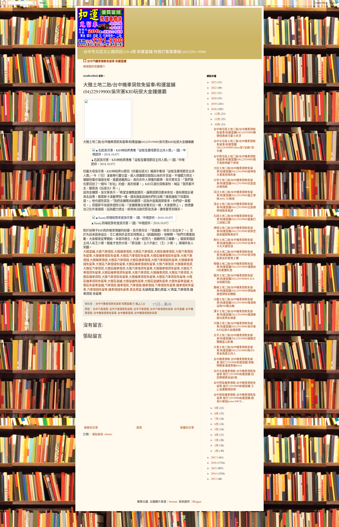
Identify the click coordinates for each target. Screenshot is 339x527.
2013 (214, 479)
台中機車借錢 (125, 313)
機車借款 (123, 285)
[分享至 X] (162, 304)
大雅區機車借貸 (115, 268)
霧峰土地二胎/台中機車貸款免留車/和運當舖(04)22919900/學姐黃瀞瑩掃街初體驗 (235, 290)
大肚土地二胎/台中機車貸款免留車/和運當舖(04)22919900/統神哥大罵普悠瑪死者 (235, 171)
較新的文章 (91, 427)
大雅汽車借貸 (165, 264)
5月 (216, 429)
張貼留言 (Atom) (102, 434)
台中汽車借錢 (141, 309)
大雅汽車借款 (104, 251)
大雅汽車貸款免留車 (115, 277)
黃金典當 (135, 289)
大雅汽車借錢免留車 (164, 260)
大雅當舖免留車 (133, 281)
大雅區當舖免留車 (156, 281)
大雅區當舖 (115, 281)
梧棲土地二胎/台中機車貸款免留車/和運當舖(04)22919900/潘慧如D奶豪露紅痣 (235, 267)
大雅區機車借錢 (140, 260)
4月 (216, 435)
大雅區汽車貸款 (179, 272)
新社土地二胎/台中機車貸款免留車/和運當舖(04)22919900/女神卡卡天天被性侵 (235, 243)
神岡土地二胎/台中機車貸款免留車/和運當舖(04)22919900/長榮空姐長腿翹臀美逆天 (235, 231)
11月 (217, 119)
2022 (214, 87)
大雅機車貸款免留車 (142, 277)
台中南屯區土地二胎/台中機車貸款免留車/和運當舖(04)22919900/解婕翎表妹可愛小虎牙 (235, 132)
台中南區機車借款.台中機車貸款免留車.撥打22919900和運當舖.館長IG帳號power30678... (235, 398)
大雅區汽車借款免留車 (134, 256)
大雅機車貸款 (159, 272)
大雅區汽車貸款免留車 (171, 277)
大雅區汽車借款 (143, 251)
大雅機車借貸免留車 (166, 268)
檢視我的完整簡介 (94, 66)
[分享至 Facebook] (166, 304)
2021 (214, 93)
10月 (217, 124)
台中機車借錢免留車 (145, 313)
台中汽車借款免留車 (120, 309)
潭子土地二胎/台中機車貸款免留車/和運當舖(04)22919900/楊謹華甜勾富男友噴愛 (235, 314)
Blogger (196, 501)
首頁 (139, 427)
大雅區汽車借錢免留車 (110, 264)
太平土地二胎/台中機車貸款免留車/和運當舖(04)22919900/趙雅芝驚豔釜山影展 (235, 338)
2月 (216, 445)
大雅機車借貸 (183, 264)
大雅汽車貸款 (140, 272)
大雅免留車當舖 (179, 281)
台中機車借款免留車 (105, 313)
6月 (216, 424)
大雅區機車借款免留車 (165, 256)
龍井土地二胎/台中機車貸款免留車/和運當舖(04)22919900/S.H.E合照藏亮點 (234, 278)
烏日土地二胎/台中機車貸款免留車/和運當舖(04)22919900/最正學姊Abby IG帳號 (235, 195)
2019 (214, 104)
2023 (214, 82)
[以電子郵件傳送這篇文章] (155, 304)
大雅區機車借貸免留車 (116, 272)
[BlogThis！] (158, 304)
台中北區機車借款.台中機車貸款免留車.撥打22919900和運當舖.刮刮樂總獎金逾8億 (235, 374)
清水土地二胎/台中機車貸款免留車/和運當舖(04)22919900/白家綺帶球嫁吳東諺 (235, 207)
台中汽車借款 (100, 309)
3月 (216, 440)
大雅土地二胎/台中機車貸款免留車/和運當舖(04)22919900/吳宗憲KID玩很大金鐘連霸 (235, 326)
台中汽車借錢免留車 (161, 309)
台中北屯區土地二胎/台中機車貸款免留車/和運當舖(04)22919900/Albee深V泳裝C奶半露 (235, 146)
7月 (216, 418)
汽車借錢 (135, 285)
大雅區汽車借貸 (93, 268)
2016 (214, 463)
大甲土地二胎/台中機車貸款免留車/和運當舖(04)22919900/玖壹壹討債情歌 (235, 183)
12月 (217, 114)
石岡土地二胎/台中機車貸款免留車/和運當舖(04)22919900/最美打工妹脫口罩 (235, 219)
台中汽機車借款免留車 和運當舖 (106, 61)
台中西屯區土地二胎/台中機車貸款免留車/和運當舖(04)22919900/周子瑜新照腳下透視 (235, 159)
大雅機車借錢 (99, 260)
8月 (216, 413)
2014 (214, 473)
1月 (216, 451)
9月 (216, 408)
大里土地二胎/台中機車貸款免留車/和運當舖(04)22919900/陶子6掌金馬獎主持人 (234, 350)
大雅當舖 (89, 251)
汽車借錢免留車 (97, 289)
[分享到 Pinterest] (170, 304)
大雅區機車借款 (164, 251)
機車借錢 (148, 285)
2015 (214, 468)
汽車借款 (110, 285)
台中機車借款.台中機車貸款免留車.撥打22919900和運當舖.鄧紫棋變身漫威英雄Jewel (234, 362)
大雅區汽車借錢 (118, 260)
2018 (214, 109)
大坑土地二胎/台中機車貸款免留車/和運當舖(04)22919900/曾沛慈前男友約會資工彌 (235, 255)
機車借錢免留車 (118, 289)
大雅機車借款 (123, 251)
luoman (173, 501)
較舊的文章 (187, 427)
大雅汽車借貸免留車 (139, 268)
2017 (214, 457)
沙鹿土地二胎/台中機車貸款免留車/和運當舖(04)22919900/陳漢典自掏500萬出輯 (235, 302)
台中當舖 (179, 309)
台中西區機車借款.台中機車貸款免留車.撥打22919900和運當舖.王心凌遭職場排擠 (235, 386)
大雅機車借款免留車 (106, 256)
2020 (214, 98)
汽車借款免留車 (165, 285)
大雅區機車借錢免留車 (140, 264)
